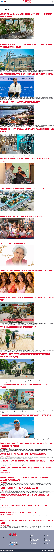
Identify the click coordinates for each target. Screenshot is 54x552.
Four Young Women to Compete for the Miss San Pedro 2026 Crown (26, 270)
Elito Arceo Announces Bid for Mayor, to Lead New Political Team (25, 415)
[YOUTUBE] (4, 1)
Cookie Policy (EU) (50, 550)
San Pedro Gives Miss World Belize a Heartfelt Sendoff (21, 216)
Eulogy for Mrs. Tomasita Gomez (12, 243)
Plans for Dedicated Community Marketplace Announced (22, 188)
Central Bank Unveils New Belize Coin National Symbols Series (24, 505)
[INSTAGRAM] (5, 1)
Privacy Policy (44, 550)
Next (1, 528)
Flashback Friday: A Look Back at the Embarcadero (20, 102)
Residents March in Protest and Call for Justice (19, 488)
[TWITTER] (2, 1)
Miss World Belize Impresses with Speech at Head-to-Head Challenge (26, 74)
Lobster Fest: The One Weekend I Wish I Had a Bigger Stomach (23, 453)
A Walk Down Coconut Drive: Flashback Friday (18, 327)
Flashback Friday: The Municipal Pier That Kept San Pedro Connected (27, 460)
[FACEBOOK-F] (1, 1)
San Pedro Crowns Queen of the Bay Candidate (18, 512)
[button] (52, 2)
